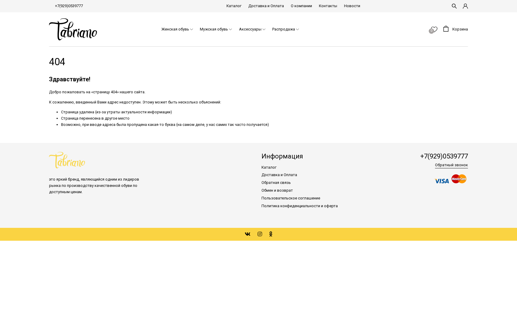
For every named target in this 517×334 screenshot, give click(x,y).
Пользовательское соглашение (290, 198)
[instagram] (260, 234)
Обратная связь (276, 182)
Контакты (328, 6)
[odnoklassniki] (271, 234)
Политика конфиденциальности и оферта (299, 206)
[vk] (247, 234)
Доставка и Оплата (266, 6)
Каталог (233, 6)
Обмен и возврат (277, 190)
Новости (352, 6)
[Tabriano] (73, 29)
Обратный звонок (451, 165)
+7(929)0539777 (69, 6)
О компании (301, 6)
